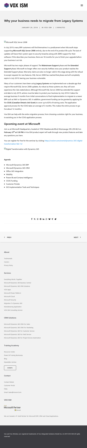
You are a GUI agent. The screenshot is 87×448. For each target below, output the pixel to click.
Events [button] (10, 368)
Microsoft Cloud (9, 296)
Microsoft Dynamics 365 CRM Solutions (17, 286)
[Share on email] (55, 219)
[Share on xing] (52, 219)
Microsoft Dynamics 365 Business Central (17, 283)
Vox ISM (48, 27)
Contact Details (9, 382)
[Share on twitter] (34, 219)
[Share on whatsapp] (46, 219)
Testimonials (8, 258)
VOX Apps (7, 289)
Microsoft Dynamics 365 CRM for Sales (17, 324)
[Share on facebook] (31, 219)
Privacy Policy (8, 265)
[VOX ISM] (16, 5)
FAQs (5, 389)
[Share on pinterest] (40, 219)
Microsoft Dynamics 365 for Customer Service (19, 331)
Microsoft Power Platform (12, 293)
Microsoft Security (10, 300)
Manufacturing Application (12, 307)
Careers (6, 262)
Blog (5, 359)
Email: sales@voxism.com (12, 392)
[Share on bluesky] (49, 219)
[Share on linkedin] (43, 219)
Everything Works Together (13, 279)
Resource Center (9, 352)
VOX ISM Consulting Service (13, 310)
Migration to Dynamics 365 (13, 303)
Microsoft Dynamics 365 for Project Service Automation (22, 338)
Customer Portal (9, 385)
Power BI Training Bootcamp (13, 355)
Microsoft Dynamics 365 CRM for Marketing (18, 327)
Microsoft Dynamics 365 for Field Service (17, 334)
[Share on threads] (37, 219)
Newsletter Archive (10, 362)
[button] (82, 5)
